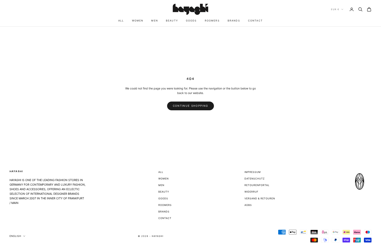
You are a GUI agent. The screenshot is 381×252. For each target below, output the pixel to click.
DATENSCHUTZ (254, 178)
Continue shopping (190, 105)
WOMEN (137, 20)
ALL (121, 20)
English (15, 236)
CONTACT (255, 20)
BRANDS (234, 20)
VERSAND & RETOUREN (259, 198)
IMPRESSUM (252, 172)
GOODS (191, 20)
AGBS (248, 205)
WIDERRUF (251, 191)
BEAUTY (172, 20)
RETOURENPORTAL (256, 185)
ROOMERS (212, 20)
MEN (154, 20)
